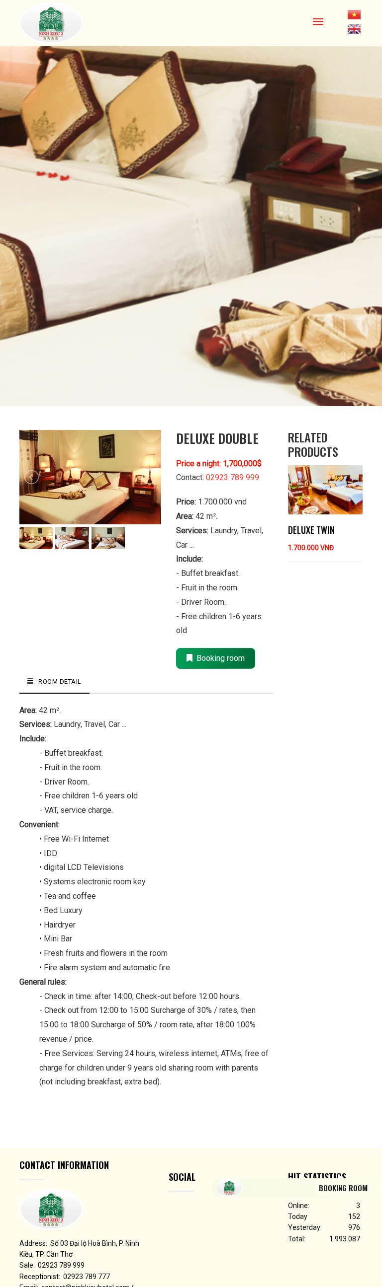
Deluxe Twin (311, 529)
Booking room (218, 658)
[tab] (54, 682)
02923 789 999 (232, 477)
